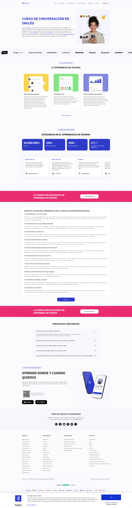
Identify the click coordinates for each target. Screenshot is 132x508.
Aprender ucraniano (26, 450)
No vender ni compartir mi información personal (111, 503)
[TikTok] (60, 424)
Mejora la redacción (47, 470)
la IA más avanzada (67, 63)
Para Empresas (71, 3)
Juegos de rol (46, 443)
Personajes (45, 446)
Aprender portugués (26, 470)
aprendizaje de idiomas (68, 34)
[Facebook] (68, 424)
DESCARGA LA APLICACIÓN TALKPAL (33, 367)
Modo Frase (45, 455)
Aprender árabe (25, 459)
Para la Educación (81, 3)
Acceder (97, 3)
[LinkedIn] (71, 424)
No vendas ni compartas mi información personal (99, 463)
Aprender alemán (25, 448)
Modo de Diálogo (46, 459)
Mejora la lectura (46, 468)
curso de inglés (34, 32)
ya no (40, 217)
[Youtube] (64, 424)
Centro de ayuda (92, 450)
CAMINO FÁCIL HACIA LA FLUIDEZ (67, 129)
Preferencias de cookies (94, 455)
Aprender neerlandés (26, 452)
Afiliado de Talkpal (68, 450)
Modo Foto (45, 450)
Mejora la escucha (47, 463)
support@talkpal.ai (77, 419)
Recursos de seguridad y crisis (95, 459)
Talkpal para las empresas (69, 443)
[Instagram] (56, 424)
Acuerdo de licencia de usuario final (96, 461)
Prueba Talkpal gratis (66, 115)
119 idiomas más (25, 472)
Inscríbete (90, 3)
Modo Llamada (46, 452)
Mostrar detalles (31, 505)
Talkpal (50, 32)
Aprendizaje (62, 3)
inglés (28, 27)
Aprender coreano (26, 468)
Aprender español (26, 441)
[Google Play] (41, 402)
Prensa (90, 443)
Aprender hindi (25, 463)
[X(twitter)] (75, 424)
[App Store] (28, 402)
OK (111, 497)
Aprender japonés (26, 466)
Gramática (45, 439)
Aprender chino (25, 461)
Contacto (91, 448)
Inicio (55, 3)
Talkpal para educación (69, 439)
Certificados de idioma (48, 461)
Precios (90, 446)
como (46, 32)
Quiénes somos (92, 439)
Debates (45, 448)
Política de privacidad (93, 452)
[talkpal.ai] (26, 3)
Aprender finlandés (26, 457)
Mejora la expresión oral (48, 466)
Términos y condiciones (94, 457)
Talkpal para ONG (68, 446)
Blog (90, 441)
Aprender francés (25, 443)
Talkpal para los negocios (69, 441)
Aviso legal (91, 466)
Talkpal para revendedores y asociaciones (73, 448)
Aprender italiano (25, 446)
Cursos (44, 441)
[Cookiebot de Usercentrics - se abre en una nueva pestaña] (18, 505)
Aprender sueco (25, 455)
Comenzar (66, 299)
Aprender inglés (25, 439)
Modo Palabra (46, 457)
